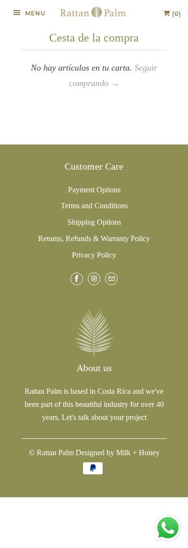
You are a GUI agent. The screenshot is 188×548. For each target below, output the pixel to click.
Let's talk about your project (104, 417)
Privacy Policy (94, 255)
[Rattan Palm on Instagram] (94, 279)
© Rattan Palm (51, 452)
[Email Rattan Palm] (111, 279)
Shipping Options (94, 222)
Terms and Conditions (94, 206)
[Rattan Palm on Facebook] (76, 279)
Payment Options (94, 190)
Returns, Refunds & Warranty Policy (94, 238)
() (175, 13)
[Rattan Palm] (93, 12)
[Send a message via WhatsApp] (168, 528)
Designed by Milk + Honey (118, 452)
